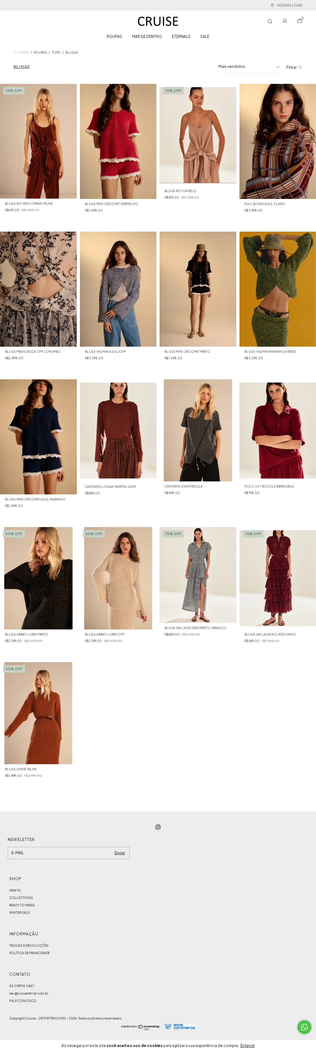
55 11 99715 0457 (21, 986)
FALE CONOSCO (22, 1001)
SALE (204, 36)
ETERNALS (181, 36)
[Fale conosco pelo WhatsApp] (304, 1027)
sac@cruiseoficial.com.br (28, 993)
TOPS (56, 52)
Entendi (247, 1045)
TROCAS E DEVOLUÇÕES (29, 945)
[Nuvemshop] (140, 1028)
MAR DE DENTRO (147, 36)
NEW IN (15, 890)
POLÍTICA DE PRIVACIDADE (29, 953)
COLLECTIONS (21, 898)
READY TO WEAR (21, 905)
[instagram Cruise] (158, 827)
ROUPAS (114, 36)
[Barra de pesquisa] (270, 21)
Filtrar (291, 67)
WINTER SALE (19, 912)
